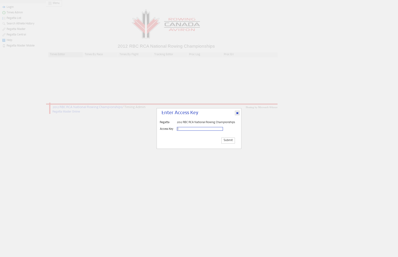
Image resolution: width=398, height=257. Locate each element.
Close (237, 113)
